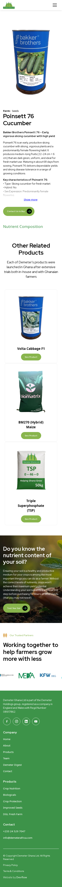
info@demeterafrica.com (17, 837)
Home (6, 739)
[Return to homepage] (16, 5)
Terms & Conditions (13, 871)
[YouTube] (36, 721)
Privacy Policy (10, 865)
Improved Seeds (12, 807)
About (6, 745)
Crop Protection (12, 801)
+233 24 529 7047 (14, 831)
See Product (31, 357)
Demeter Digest (12, 764)
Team (6, 758)
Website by (15, 877)
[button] (55, 5)
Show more (30, 199)
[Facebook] (7, 721)
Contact (7, 771)
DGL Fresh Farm (12, 814)
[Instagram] (16, 721)
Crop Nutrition (11, 788)
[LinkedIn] (26, 721)
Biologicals (9, 794)
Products (8, 752)
